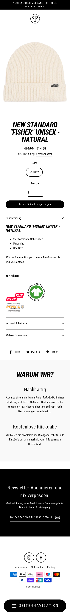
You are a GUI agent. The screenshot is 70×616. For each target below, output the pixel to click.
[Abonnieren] (57, 517)
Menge (35, 183)
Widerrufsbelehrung (17, 335)
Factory (51, 567)
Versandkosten (44, 153)
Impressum (21, 567)
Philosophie (37, 567)
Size (35, 163)
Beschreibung (13, 218)
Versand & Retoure (16, 323)
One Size (34, 171)
